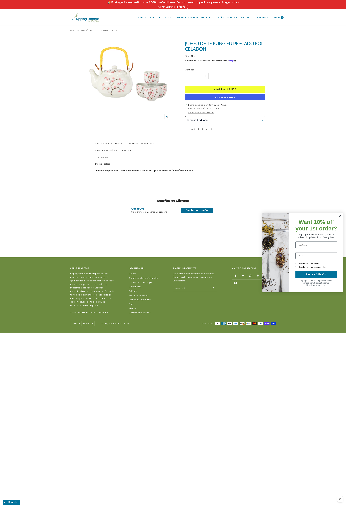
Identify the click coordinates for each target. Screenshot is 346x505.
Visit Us (132, 308)
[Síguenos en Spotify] (235, 283)
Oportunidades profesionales (143, 278)
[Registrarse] (213, 288)
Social (168, 17)
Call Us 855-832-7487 (140, 312)
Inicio (72, 30)
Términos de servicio (139, 295)
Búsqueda (246, 17)
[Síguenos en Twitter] (243, 275)
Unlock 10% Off (316, 274)
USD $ (219, 17)
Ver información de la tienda (201, 112)
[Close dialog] (339, 216)
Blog (131, 304)
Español (231, 17)
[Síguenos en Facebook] (235, 275)
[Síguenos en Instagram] (250, 275)
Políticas (133, 291)
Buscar (132, 273)
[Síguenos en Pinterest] (258, 275)
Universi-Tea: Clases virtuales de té (192, 17)
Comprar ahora (225, 97)
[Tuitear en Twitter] (206, 129)
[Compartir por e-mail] (211, 129)
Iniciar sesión (262, 17)
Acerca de (155, 17)
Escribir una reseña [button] (197, 210)
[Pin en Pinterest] (202, 129)
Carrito (278, 17)
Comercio (141, 17)
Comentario (135, 286)
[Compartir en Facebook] (198, 129)
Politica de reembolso (140, 299)
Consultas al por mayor (140, 282)
